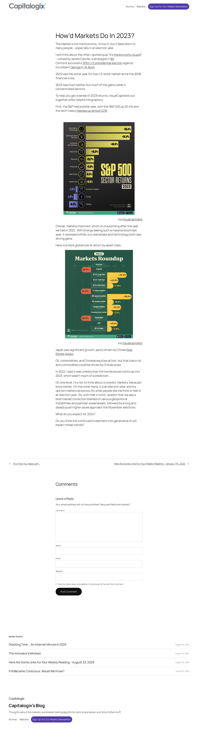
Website (59, 571)
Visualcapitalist (132, 219)
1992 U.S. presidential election (103, 63)
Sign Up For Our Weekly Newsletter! (168, 6)
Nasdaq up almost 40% (91, 111)
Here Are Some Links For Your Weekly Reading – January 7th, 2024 (149, 463)
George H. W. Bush (83, 67)
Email (58, 558)
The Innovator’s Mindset (25, 653)
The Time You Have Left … (26, 463)
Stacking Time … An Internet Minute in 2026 (38, 644)
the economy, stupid (127, 55)
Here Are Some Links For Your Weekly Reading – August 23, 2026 (51, 662)
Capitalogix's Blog (27, 705)
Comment (60, 510)
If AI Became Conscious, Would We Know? (37, 671)
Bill (112, 59)
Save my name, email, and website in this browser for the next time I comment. (91, 584)
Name (59, 545)
